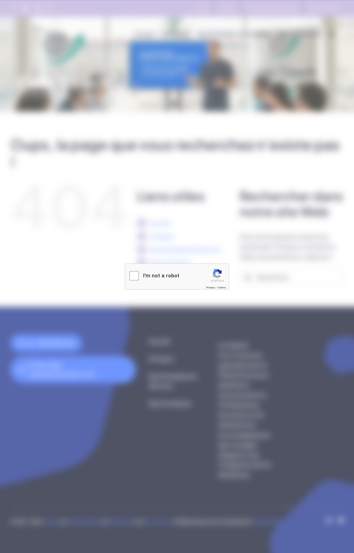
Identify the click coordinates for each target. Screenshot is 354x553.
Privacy (210, 287)
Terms (221, 287)
